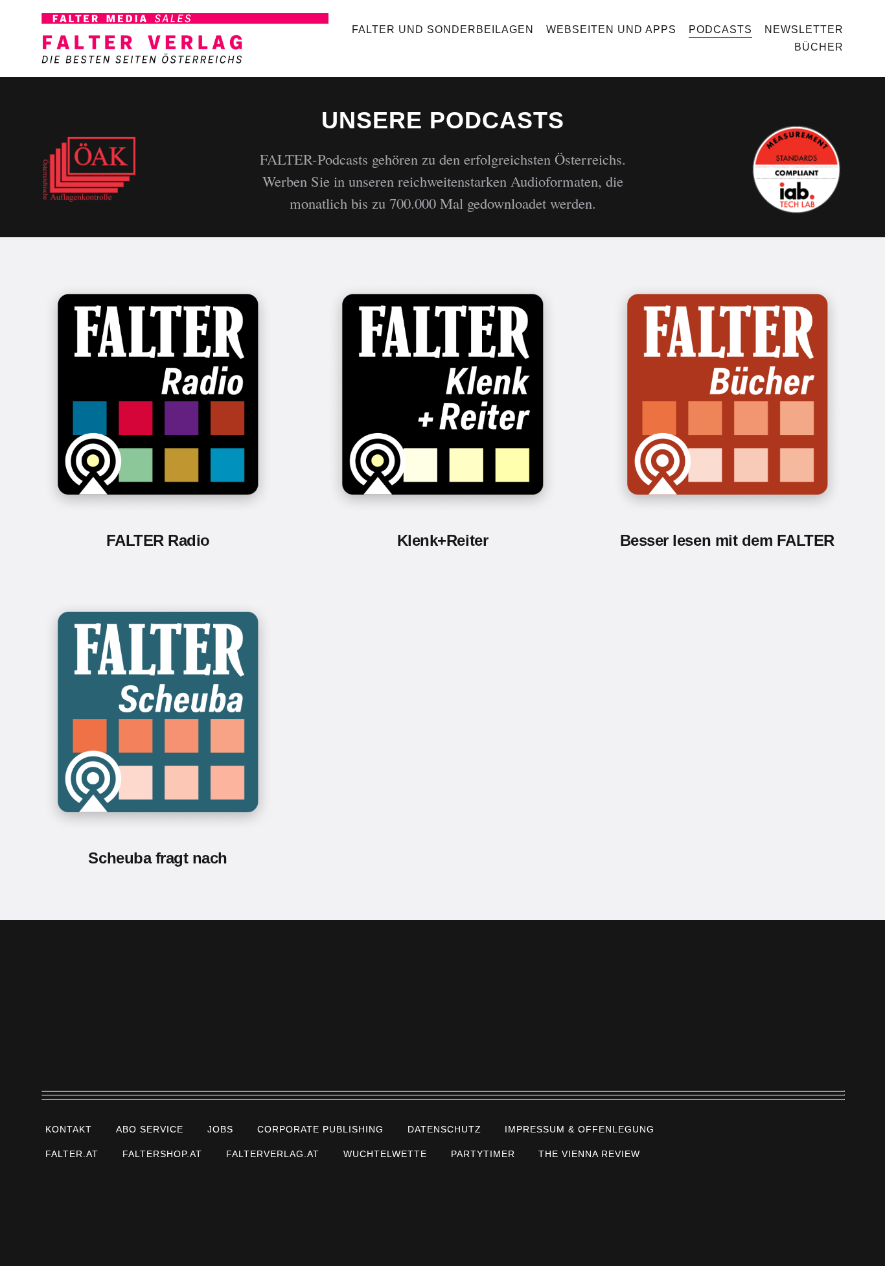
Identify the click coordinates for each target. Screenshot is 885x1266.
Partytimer (483, 1154)
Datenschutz (444, 1128)
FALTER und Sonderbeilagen (443, 29)
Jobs (220, 1128)
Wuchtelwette (385, 1154)
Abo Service (149, 1128)
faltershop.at (162, 1154)
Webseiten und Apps (611, 29)
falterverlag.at (272, 1154)
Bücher (819, 47)
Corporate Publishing (320, 1128)
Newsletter (804, 29)
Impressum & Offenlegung (579, 1128)
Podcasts (720, 29)
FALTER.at (71, 1154)
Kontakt (68, 1128)
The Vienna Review (589, 1154)
